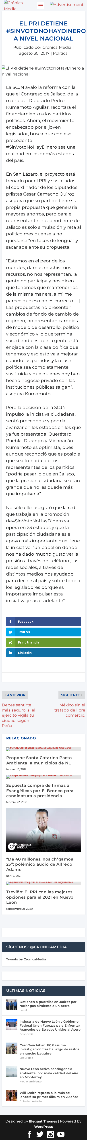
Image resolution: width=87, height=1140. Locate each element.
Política (60, 53)
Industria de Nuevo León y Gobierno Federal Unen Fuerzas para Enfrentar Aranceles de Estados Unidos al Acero (50, 1025)
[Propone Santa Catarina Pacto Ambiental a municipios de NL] (43, 749)
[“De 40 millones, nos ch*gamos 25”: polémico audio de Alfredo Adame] (43, 830)
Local (23, 1010)
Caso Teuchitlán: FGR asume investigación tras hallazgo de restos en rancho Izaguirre (49, 1049)
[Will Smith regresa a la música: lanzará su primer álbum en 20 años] (11, 1095)
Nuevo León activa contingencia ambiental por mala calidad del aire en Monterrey (49, 1073)
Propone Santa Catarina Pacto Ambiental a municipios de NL (39, 760)
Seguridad (26, 1057)
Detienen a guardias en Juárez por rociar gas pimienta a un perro (48, 1004)
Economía (26, 1034)
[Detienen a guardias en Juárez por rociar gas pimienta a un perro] (11, 1004)
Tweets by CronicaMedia (26, 959)
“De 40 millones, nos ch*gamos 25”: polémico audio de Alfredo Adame (39, 864)
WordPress (43, 1126)
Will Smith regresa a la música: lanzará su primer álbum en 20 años (49, 1095)
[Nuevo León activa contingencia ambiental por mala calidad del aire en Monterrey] (11, 1071)
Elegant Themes (43, 1121)
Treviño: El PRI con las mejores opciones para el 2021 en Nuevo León (40, 897)
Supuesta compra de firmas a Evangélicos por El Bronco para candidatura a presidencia (40, 790)
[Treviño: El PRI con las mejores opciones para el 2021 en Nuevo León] (43, 883)
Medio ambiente (30, 1081)
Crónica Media (56, 47)
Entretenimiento (31, 1101)
